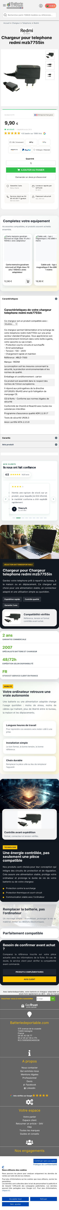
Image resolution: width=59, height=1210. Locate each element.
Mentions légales (29, 1074)
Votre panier (29, 1116)
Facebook (30, 1084)
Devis (29, 1081)
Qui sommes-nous (29, 1071)
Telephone (26, 23)
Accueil (6, 23)
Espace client (29, 1120)
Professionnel (29, 1077)
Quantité (30, 158)
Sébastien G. (24, 508)
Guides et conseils (29, 1133)
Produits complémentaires (29, 972)
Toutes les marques (29, 1130)
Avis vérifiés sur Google (22, 1096)
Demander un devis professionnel (31, 177)
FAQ (29, 1127)
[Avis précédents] (5, 499)
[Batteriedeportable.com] (15, 8)
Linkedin (30, 1088)
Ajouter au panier (32, 170)
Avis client (29, 979)
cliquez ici (6, 1190)
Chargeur (16, 23)
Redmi (36, 23)
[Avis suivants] (53, 499)
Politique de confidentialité (45, 1164)
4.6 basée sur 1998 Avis (31, 133)
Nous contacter (30, 1067)
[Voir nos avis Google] (15, 475)
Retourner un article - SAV (29, 1123)
